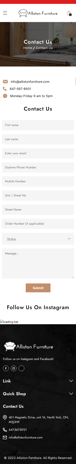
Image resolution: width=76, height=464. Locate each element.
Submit (38, 288)
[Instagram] (14, 368)
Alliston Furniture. (29, 458)
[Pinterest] (21, 368)
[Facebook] (6, 368)
